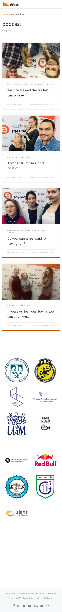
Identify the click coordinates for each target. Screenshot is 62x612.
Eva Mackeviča (18, 252)
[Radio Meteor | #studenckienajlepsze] (10, 4)
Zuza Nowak (17, 104)
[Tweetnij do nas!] (24, 606)
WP (19, 598)
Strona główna (8, 14)
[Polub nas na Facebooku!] (14, 606)
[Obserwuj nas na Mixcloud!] (36, 606)
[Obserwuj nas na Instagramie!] (18, 606)
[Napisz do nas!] (47, 606)
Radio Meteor (20, 593)
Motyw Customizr (45, 598)
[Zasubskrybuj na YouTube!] (29, 606)
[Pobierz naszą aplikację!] (41, 606)
